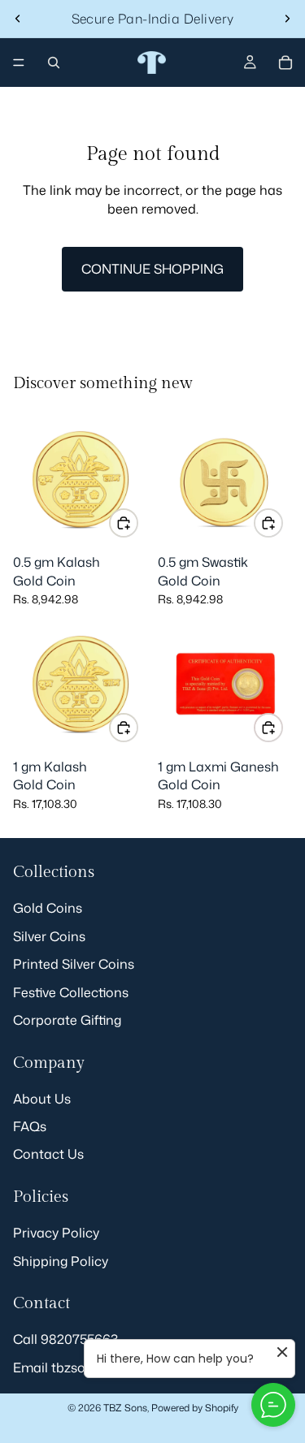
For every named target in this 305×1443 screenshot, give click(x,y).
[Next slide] (287, 19)
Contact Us (48, 1155)
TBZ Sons (125, 1408)
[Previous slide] (18, 19)
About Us (42, 1099)
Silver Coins (49, 936)
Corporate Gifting (67, 1020)
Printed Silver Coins (73, 964)
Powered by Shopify (194, 1408)
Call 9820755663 (65, 1340)
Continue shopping (152, 269)
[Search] (54, 62)
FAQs (29, 1126)
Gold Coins (47, 908)
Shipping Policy (60, 1261)
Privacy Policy (56, 1233)
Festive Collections (71, 992)
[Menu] (18, 62)
